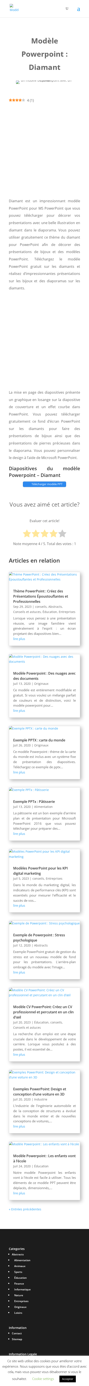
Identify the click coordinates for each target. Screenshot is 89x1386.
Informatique (22, 1289)
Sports (18, 1272)
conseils (41, 607)
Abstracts (55, 607)
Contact (17, 1333)
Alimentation (43, 807)
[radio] (27, 534)
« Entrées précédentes (25, 1209)
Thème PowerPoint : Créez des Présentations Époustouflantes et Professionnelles (40, 596)
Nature (18, 1295)
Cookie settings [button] (43, 1378)
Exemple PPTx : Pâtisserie (34, 801)
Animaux (19, 1266)
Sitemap (17, 1339)
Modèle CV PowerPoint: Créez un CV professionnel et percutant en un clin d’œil (43, 1012)
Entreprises (67, 612)
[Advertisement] (44, 150)
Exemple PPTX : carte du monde (39, 740)
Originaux (41, 684)
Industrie (40, 1099)
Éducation (50, 612)
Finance (19, 1283)
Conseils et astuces (27, 612)
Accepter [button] (67, 1379)
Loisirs (18, 1313)
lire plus (19, 639)
